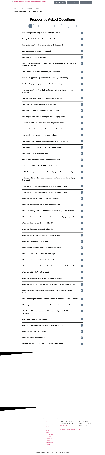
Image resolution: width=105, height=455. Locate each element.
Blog (30, 11)
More (41, 11)
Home (15, 8)
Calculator (29, 8)
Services (21, 8)
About (37, 8)
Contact (35, 11)
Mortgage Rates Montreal (20, 11)
